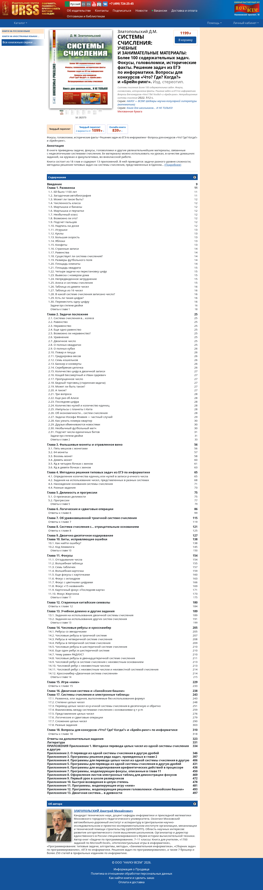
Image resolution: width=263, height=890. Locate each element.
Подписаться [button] (122, 11)
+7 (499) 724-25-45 (121, 4)
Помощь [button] (213, 23)
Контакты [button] (101, 11)
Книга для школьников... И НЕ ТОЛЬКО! (150, 108)
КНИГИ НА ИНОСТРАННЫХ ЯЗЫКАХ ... (20, 36)
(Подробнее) (172, 164)
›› (117, 129)
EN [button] (88, 4)
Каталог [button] (19, 23)
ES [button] (83, 4)
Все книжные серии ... (19, 42)
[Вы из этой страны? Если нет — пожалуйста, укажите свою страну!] (67, 4)
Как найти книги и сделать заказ (131, 878)
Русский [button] (75, 4)
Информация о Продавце (131, 869)
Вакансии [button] (160, 11)
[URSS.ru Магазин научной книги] (31, 8)
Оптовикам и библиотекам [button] (86, 16)
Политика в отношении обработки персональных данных (131, 874)
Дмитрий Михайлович (103, 811)
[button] (94, 3)
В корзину (186, 40)
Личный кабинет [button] (245, 23)
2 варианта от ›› (90, 129)
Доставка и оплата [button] (184, 11)
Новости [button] (141, 11)
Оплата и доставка (131, 882)
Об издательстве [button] (79, 11)
